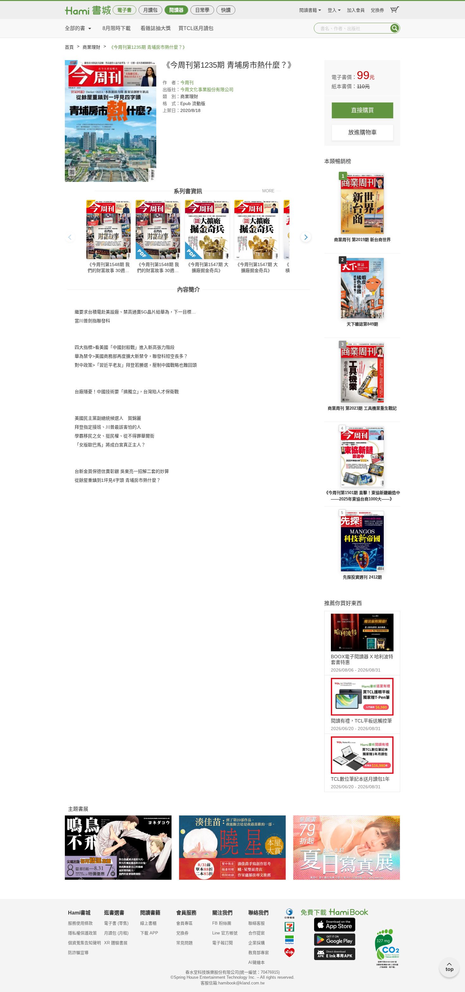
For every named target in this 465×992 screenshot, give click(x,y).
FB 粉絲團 (221, 923)
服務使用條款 (80, 923)
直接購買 (362, 110)
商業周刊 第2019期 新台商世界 (362, 239)
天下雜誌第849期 (362, 324)
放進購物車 (362, 132)
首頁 (69, 47)
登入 (332, 9)
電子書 (124, 10)
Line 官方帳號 (225, 933)
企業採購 (256, 942)
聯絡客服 (256, 923)
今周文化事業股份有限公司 (206, 89)
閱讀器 (176, 10)
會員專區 (184, 923)
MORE (268, 190)
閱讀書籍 (308, 9)
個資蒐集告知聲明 (84, 942)
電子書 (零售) (116, 923)
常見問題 (184, 942)
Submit (395, 28)
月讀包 (150, 10)
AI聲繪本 (256, 962)
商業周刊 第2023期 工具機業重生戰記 (362, 408)
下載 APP (149, 933)
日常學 (202, 10)
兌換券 (377, 9)
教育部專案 (258, 952)
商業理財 (91, 47)
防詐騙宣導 (78, 952)
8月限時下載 (116, 28)
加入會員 (356, 9)
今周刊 (187, 82)
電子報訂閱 (222, 942)
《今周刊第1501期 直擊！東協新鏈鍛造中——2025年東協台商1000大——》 (362, 495)
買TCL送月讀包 (196, 28)
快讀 (226, 10)
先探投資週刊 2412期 (362, 577)
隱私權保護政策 (82, 933)
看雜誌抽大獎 (155, 28)
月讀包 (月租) (116, 933)
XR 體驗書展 (115, 942)
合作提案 (256, 933)
